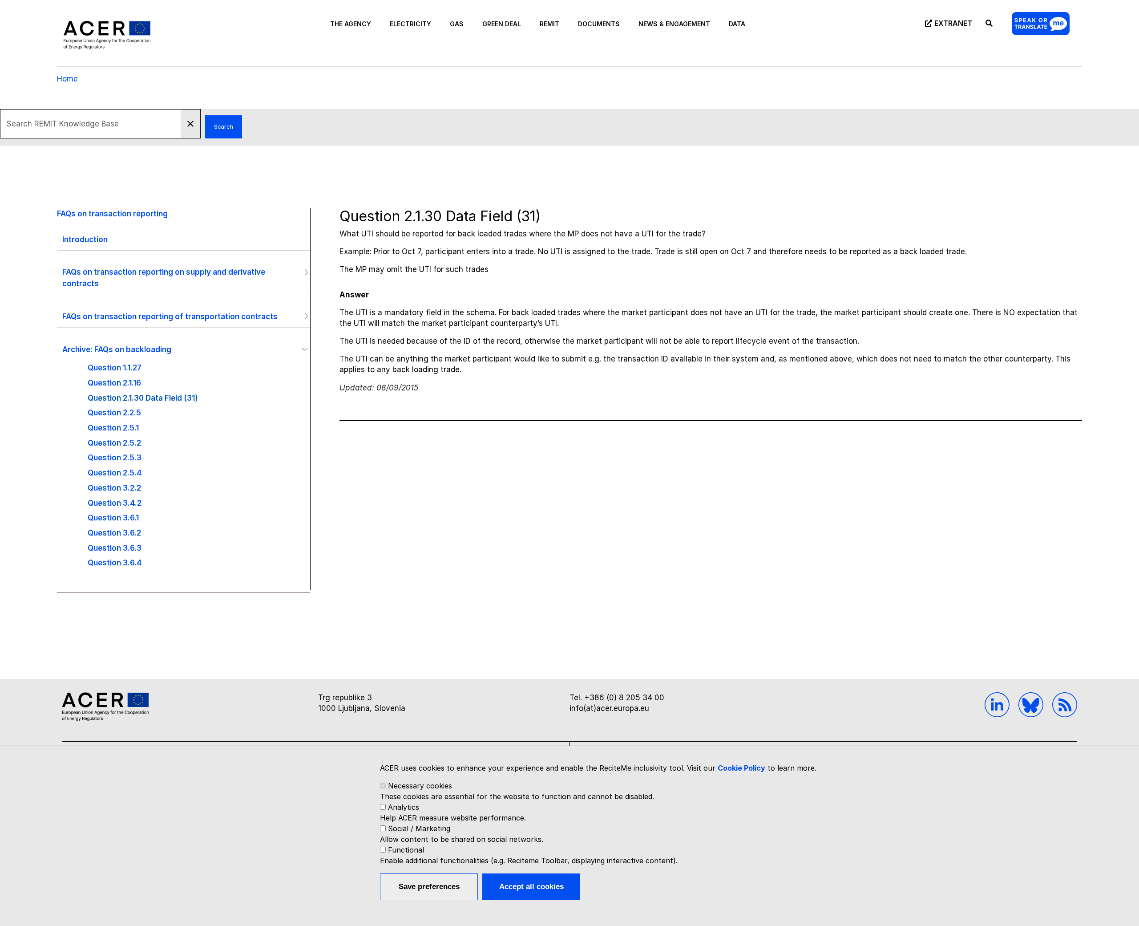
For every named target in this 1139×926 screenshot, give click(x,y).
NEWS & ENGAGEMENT (674, 24)
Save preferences (429, 886)
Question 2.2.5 (114, 412)
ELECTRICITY (410, 24)
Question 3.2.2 (114, 487)
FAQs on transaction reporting (112, 213)
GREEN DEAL (501, 24)
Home (67, 78)
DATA (737, 24)
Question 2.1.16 (114, 382)
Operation (302, 272)
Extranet (953, 23)
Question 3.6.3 (114, 547)
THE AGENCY (350, 24)
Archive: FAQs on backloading (116, 349)
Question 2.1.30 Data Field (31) (143, 397)
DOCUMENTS (599, 24)
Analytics (403, 807)
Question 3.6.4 (115, 562)
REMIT (549, 24)
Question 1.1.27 (114, 367)
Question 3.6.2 (114, 532)
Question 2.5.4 (115, 472)
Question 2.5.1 (113, 427)
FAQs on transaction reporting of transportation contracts (170, 316)
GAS (457, 24)
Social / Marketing (419, 828)
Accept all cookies (531, 886)
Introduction (85, 239)
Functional (406, 849)
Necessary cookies (420, 785)
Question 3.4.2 (114, 503)
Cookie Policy (741, 768)
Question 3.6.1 (113, 517)
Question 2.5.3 (114, 457)
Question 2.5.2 (114, 442)
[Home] (107, 35)
